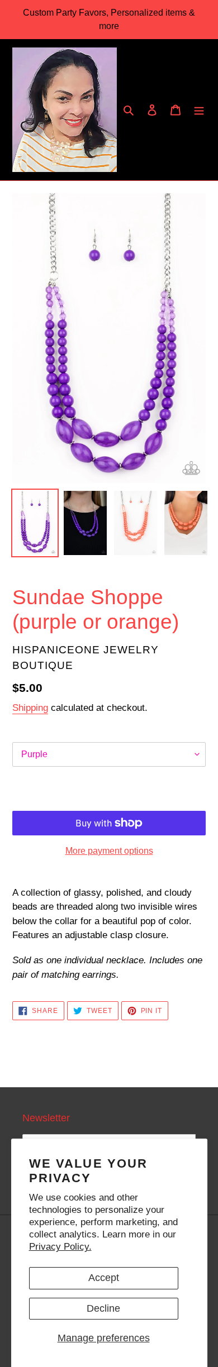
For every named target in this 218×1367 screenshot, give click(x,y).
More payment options (109, 850)
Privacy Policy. (60, 1246)
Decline (103, 1308)
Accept (103, 1277)
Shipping (30, 707)
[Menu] (199, 110)
